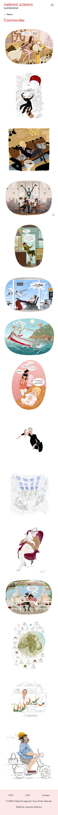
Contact (45, 795)
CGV (27, 795)
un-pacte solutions (33, 807)
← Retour (8, 14)
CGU (11, 795)
